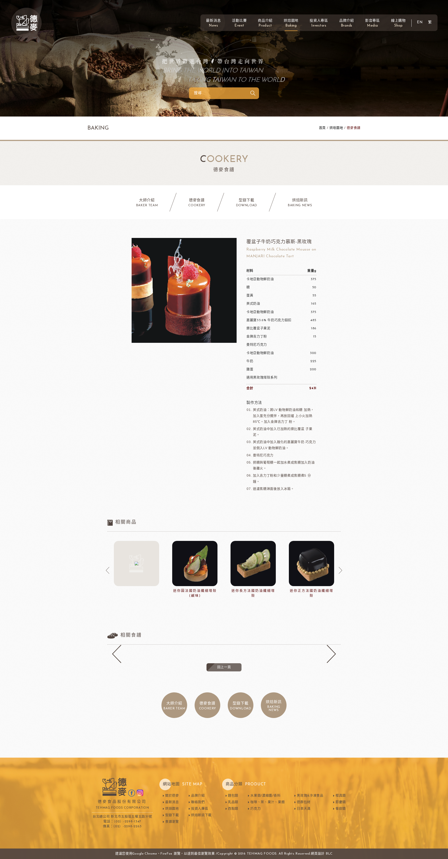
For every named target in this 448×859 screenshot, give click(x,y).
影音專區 (372, 23)
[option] (136, 564)
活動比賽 (239, 23)
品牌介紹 (346, 23)
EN (420, 22)
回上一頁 (224, 667)
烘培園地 (336, 128)
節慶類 (341, 802)
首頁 (322, 128)
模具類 (341, 795)
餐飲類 (341, 809)
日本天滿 (304, 809)
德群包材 (304, 802)
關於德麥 (172, 795)
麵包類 (233, 795)
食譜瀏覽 (172, 822)
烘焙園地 (291, 23)
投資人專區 (319, 23)
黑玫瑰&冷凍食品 (310, 795)
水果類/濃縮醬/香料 (265, 795)
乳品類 (233, 802)
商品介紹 (265, 23)
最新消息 (213, 23)
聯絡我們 (198, 802)
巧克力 (255, 809)
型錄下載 (172, 815)
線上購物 (398, 23)
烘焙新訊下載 (201, 815)
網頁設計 (318, 854)
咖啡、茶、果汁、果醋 (267, 802)
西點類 (233, 809)
